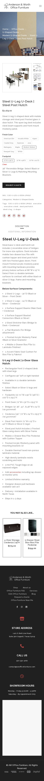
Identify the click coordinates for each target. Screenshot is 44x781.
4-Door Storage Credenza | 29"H (12, 541)
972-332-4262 (22, 661)
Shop (15, 588)
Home (5, 29)
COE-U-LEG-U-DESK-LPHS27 (20, 204)
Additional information (22, 232)
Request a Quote (22, 597)
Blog (34, 594)
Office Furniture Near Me (22, 600)
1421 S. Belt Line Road (22, 633)
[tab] (22, 226)
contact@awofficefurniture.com (22, 667)
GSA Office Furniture (17, 594)
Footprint (6, 156)
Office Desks (17, 29)
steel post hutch (26, 206)
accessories (15, 472)
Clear (4, 164)
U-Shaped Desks (10, 32)
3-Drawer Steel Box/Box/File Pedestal (32, 542)
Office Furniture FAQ (16, 591)
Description (22, 226)
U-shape (17, 209)
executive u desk (11, 206)
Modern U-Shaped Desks (14, 35)
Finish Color (7, 135)
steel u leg (7, 209)
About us (27, 588)
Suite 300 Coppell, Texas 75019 (22, 636)
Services (33, 591)
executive (37, 204)
